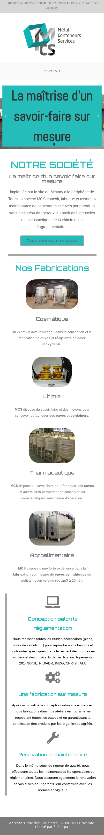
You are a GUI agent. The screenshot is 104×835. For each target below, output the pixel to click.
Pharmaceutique (52, 473)
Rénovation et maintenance (52, 754)
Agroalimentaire (52, 555)
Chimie (52, 396)
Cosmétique (52, 319)
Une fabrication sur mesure (52, 694)
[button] (5, 116)
